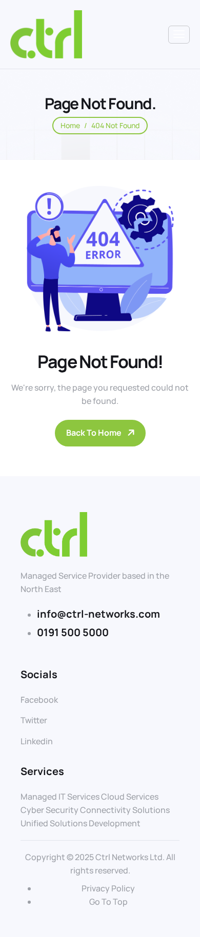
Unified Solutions (54, 823)
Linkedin (37, 741)
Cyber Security (49, 810)
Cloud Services (129, 796)
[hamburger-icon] (179, 35)
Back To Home (94, 432)
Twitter (34, 720)
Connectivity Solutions (125, 810)
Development (115, 823)
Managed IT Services (60, 796)
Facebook (39, 699)
